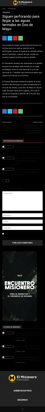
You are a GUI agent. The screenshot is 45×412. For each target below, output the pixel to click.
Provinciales (12, 9)
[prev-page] (3, 180)
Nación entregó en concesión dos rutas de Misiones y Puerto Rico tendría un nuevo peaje (29, 149)
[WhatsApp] (20, 38)
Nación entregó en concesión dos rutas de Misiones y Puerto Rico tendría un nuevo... (28, 335)
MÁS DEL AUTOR (32, 141)
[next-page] (7, 180)
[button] (4, 3)
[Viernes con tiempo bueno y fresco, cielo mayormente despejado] (8, 172)
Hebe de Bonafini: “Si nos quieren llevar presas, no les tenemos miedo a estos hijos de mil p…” (33, 129)
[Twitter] (10, 38)
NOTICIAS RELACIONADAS (13, 141)
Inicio (4, 9)
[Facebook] (4, 38)
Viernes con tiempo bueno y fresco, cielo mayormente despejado (27, 172)
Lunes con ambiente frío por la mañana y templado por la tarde (28, 161)
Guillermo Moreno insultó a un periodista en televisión (11, 127)
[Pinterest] (15, 38)
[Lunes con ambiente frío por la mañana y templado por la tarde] (8, 161)
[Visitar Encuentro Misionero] (22, 286)
